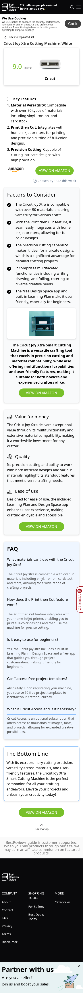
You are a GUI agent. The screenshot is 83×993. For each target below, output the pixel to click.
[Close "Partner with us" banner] (78, 966)
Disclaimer (9, 942)
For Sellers (36, 906)
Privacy (7, 926)
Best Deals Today (36, 916)
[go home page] (10, 7)
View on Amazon (54, 170)
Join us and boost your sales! (26, 984)
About (6, 902)
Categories (63, 902)
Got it (72, 23)
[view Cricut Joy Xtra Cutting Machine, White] (50, 66)
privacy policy (26, 29)
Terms (6, 934)
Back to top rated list (21, 37)
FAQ (5, 918)
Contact (7, 910)
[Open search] (72, 7)
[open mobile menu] (78, 7)
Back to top (41, 829)
